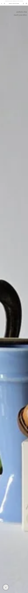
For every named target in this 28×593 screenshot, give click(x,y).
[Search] (4, 3)
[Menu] (1, 3)
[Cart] (26, 3)
